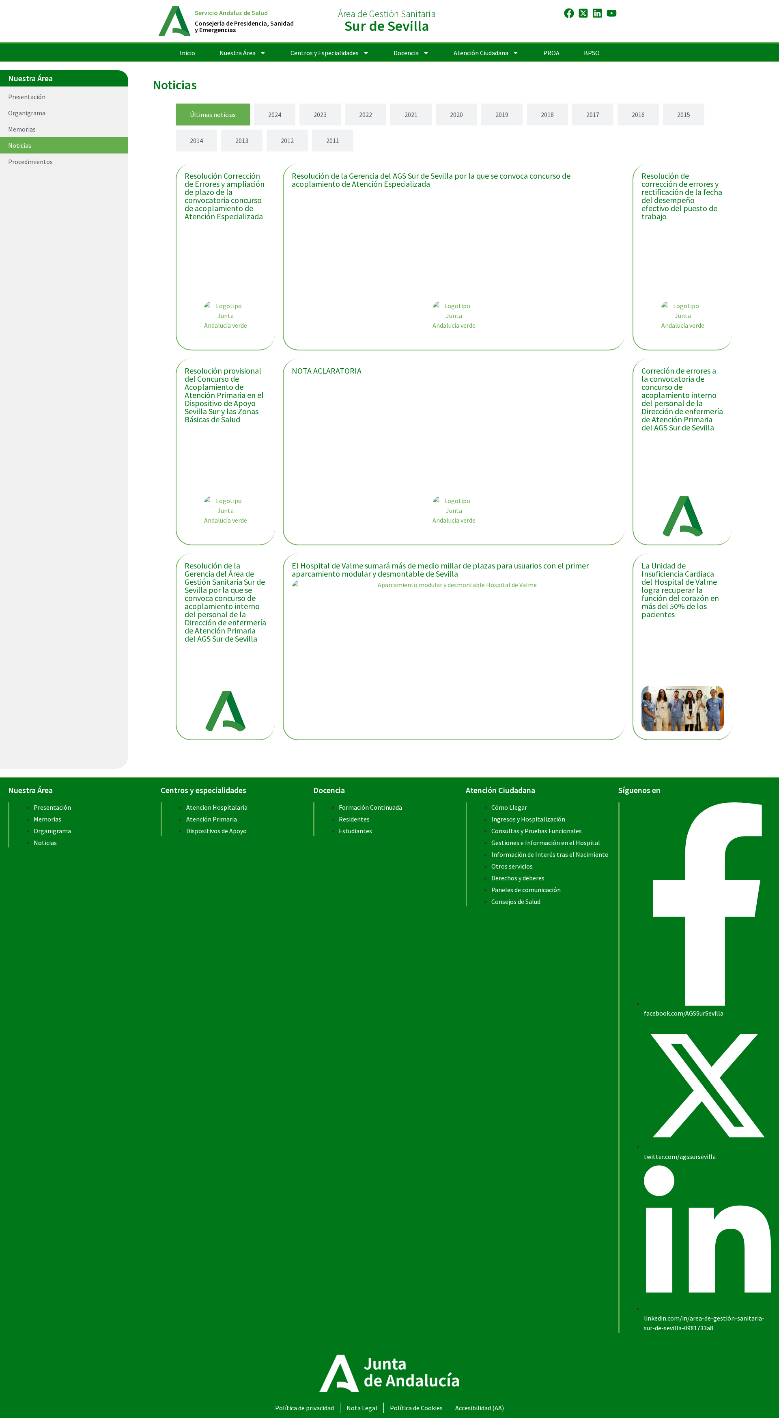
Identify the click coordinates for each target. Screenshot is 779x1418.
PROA (551, 53)
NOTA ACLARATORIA (327, 370)
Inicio (187, 53)
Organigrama (26, 113)
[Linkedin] (597, 13)
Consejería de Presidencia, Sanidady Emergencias (244, 26)
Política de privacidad (304, 1408)
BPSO (592, 53)
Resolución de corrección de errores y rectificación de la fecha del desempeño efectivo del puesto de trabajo (681, 196)
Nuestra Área (237, 53)
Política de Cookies (416, 1408)
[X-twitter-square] (583, 13)
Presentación (26, 97)
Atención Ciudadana (481, 53)
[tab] (213, 114)
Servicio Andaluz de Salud (231, 13)
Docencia (406, 53)
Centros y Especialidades (325, 53)
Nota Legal (361, 1408)
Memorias (22, 129)
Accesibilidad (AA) (479, 1408)
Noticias (19, 145)
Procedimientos (30, 162)
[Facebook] (569, 13)
